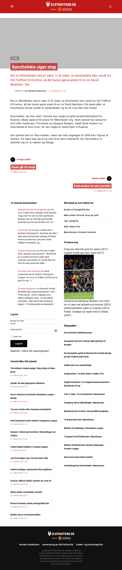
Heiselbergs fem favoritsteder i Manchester (84, 465)
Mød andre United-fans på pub (81, 215)
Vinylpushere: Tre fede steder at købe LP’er (84, 373)
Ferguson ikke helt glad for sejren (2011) (86, 249)
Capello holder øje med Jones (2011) (84, 252)
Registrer (15, 351)
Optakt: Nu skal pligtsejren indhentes (27, 383)
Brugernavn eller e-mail (17, 322)
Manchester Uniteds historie (80, 232)
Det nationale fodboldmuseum (78, 332)
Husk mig (18, 337)
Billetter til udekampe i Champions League (83, 428)
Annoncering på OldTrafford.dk (57, 544)
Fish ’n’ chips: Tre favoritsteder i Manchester (84, 394)
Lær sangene (71, 221)
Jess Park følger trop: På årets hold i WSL (29, 458)
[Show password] (55, 330)
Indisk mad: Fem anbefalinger (78, 365)
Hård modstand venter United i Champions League (36, 274)
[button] (12, 6)
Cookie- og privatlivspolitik (89, 544)
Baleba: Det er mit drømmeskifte (25, 514)
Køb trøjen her (72, 226)
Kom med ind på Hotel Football (78, 457)
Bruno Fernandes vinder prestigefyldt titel (29, 503)
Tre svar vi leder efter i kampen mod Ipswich (30, 409)
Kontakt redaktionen (29, 544)
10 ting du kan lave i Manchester (79, 419)
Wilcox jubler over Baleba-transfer (26, 492)
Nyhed (15, 58)
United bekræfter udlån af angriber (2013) (87, 308)
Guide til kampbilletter (77, 209)
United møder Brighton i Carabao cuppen (29, 447)
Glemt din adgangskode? (35, 351)
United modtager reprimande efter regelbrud (31, 469)
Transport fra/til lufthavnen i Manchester (83, 436)
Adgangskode (16, 329)
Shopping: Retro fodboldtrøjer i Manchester (84, 402)
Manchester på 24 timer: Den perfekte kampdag (86, 411)
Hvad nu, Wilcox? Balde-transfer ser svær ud (30, 481)
